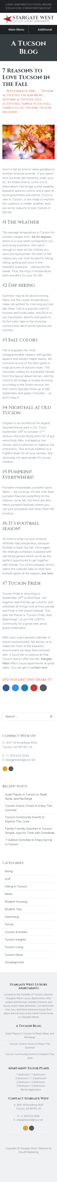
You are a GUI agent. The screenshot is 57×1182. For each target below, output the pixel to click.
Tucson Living (14, 947)
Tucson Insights (15, 939)
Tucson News (32, 95)
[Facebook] (7, 688)
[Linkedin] (25, 688)
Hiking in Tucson (16, 886)
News (8, 894)
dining (9, 871)
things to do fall (36, 104)
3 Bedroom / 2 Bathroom (30, 1085)
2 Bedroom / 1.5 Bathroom (30, 1078)
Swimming (12, 917)
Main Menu (16, 29)
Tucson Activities (16, 932)
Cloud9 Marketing (28, 1152)
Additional (44, 29)
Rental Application (30, 1089)
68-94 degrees (41, 237)
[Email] (44, 688)
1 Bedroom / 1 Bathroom (30, 1074)
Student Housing (16, 901)
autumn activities (17, 99)
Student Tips (13, 909)
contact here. (39, 667)
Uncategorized (14, 962)
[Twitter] (16, 688)
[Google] (35, 688)
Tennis (9, 924)
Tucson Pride (24, 583)
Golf (7, 879)
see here (47, 573)
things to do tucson (20, 108)
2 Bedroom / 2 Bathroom (30, 1082)
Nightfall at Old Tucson (26, 410)
